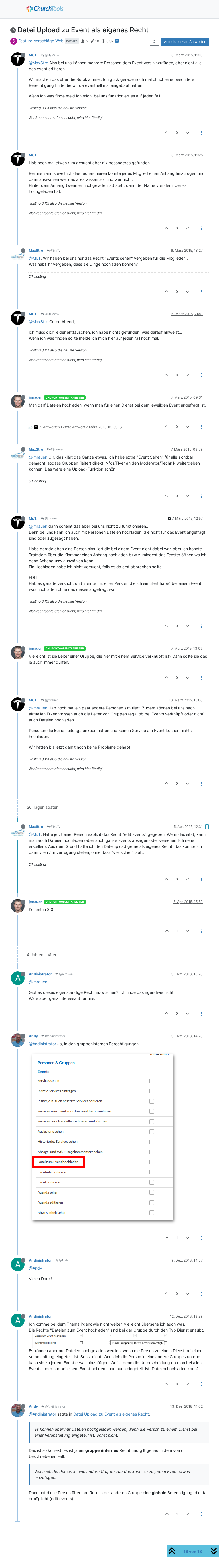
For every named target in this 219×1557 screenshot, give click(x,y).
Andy (33, 1036)
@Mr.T (35, 258)
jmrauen (36, 397)
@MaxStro (51, 55)
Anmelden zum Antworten (185, 41)
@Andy (63, 1260)
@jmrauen (57, 449)
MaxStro (36, 250)
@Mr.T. (55, 250)
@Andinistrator (54, 1036)
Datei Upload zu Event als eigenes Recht (111, 1414)
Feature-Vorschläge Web (41, 40)
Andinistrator (40, 974)
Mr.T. (33, 55)
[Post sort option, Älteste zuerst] (154, 42)
